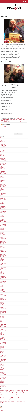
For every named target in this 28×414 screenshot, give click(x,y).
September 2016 (3, 255)
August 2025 (2, 164)
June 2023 (2, 177)
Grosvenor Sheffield (15, 394)
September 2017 (3, 242)
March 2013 (2, 307)
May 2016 (2, 260)
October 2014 (2, 282)
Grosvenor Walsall (23, 394)
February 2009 (3, 370)
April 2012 (2, 321)
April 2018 (2, 233)
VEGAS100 (2, 146)
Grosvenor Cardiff (14, 119)
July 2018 (2, 230)
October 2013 (2, 298)
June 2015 (2, 273)
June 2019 (2, 217)
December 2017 (3, 238)
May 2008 (2, 382)
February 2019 (3, 221)
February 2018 (3, 236)
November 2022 (3, 182)
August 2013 (2, 300)
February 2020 (3, 207)
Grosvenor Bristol (20, 391)
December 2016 (3, 251)
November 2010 (3, 343)
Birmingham (5, 390)
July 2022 (2, 188)
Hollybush (20, 119)
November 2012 (3, 312)
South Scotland (15, 399)
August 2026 (2, 150)
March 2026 (2, 156)
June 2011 (2, 334)
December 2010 (3, 342)
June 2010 (2, 350)
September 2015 (3, 269)
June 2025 (2, 167)
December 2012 (3, 311)
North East (21, 395)
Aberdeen (1, 390)
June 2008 (2, 381)
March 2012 (2, 322)
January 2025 (2, 168)
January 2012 (2, 325)
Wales (7, 120)
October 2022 (2, 184)
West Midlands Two (20, 401)
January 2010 (2, 356)
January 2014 (2, 294)
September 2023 (3, 175)
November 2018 (3, 225)
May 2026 (2, 154)
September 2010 (3, 346)
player (24, 119)
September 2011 (3, 330)
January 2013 (2, 309)
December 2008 (3, 373)
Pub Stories (2, 144)
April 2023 (2, 179)
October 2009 (2, 360)
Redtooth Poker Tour (18, 397)
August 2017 (2, 243)
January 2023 (2, 181)
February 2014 (3, 293)
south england (8, 399)
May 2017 (2, 246)
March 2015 (2, 276)
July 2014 (2, 286)
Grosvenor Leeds (19, 392)
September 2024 (3, 169)
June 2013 (2, 303)
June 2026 (2, 153)
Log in (1, 410)
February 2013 (3, 308)
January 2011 (2, 341)
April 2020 (2, 204)
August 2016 (2, 256)
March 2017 (2, 247)
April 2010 (2, 352)
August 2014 (2, 285)
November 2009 (3, 359)
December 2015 (3, 265)
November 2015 (3, 267)
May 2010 (2, 351)
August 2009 (2, 363)
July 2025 (2, 166)
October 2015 (2, 268)
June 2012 (2, 319)
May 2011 (2, 335)
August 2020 (2, 202)
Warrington (23, 400)
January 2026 (2, 158)
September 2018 (3, 228)
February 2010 (3, 355)
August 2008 (2, 378)
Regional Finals (19, 118)
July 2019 (2, 216)
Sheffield (3, 399)
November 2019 (3, 211)
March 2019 (2, 220)
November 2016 (3, 252)
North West (6, 397)
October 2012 (2, 313)
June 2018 (2, 232)
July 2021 (2, 195)
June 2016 (2, 259)
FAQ (1, 139)
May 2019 (2, 219)
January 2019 (2, 223)
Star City (5, 400)
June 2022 (2, 189)
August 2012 (2, 316)
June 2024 (2, 172)
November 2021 (3, 193)
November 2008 (3, 374)
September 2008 (3, 377)
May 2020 (2, 203)
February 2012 (3, 324)
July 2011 (2, 333)
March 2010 (2, 354)
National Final (2, 141)
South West (20, 399)
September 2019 (3, 214)
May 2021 (2, 197)
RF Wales (4, 16)
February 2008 (3, 386)
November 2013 (3, 297)
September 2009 (3, 361)
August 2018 (2, 229)
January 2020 (2, 208)
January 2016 (2, 264)
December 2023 (3, 173)
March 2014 (2, 291)
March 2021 (2, 198)
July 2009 (2, 364)
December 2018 (3, 224)
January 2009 (2, 372)
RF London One (23, 121)
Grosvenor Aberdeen (13, 391)
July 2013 (2, 302)
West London (5, 401)
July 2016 (2, 258)
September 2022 (3, 185)
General (1, 140)
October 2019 (2, 212)
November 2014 (3, 281)
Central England (14, 390)
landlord (2, 395)
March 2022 (2, 190)
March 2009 (2, 369)
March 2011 (2, 338)
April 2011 (2, 337)
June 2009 (2, 365)
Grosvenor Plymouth (8, 394)
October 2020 (2, 201)
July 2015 (2, 272)
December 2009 (3, 357)
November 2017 (3, 239)
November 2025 (3, 160)
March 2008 (2, 385)
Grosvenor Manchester (8, 393)
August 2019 (2, 215)
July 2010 (2, 348)
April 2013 (2, 306)
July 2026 (2, 151)
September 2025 (3, 163)
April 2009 (2, 368)
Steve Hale (3, 120)
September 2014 (3, 284)
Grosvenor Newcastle (16, 393)
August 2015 (2, 271)
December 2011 (3, 326)
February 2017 (3, 249)
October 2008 (2, 376)
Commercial (8, 119)
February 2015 (3, 277)
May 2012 (2, 320)
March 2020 (2, 206)
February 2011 (3, 339)
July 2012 (2, 317)
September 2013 (3, 299)
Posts (2, 407)
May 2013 (2, 304)
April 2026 (2, 155)
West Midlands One (12, 401)
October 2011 (2, 329)
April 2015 (2, 274)
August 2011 (2, 332)
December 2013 (3, 295)
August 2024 (2, 171)
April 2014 (2, 290)
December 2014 (3, 280)
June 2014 (2, 287)
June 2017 (2, 245)
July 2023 (2, 176)
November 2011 (3, 328)
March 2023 (2, 180)
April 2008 (2, 383)
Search (1, 131)
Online (1, 142)
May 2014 (2, 289)
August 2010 (2, 347)
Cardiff (4, 119)
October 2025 (2, 162)
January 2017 (2, 250)
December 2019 (3, 210)
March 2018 (2, 234)
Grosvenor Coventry (12, 392)
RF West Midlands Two (9, 121)
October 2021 (2, 194)
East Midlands (6, 391)
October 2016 (2, 254)
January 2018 (2, 237)
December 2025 (3, 159)
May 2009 (2, 367)
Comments (3, 409)
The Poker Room (10, 400)
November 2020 (3, 199)
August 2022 (2, 186)
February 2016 (3, 263)
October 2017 (2, 241)
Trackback (4, 126)
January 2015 (2, 278)
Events (1, 137)
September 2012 (3, 315)
